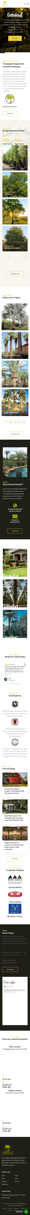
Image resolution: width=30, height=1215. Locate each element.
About (3, 1176)
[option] (15, 26)
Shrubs (17, 1181)
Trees (16, 1176)
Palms (16, 1178)
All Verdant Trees (15, 274)
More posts (15, 858)
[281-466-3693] (3, 1120)
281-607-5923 (18, 30)
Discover (15, 38)
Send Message (10, 969)
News (3, 1178)
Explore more (10, 113)
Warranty (4, 1181)
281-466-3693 (18, 32)
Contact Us (5, 1184)
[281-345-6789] (3, 1076)
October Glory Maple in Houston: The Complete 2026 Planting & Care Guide (14, 791)
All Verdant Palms (15, 434)
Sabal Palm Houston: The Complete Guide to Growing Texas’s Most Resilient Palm (13, 818)
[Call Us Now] (26, 1211)
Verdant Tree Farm (10, 775)
